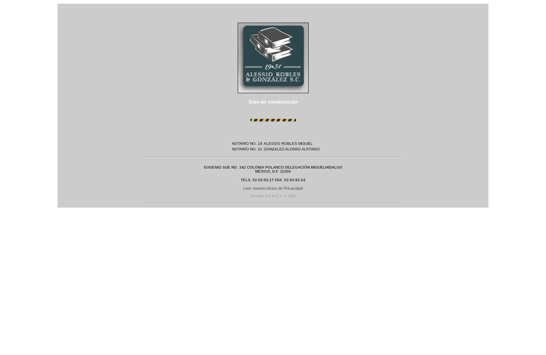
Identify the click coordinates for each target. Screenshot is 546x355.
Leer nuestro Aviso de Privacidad (273, 188)
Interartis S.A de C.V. (266, 196)
